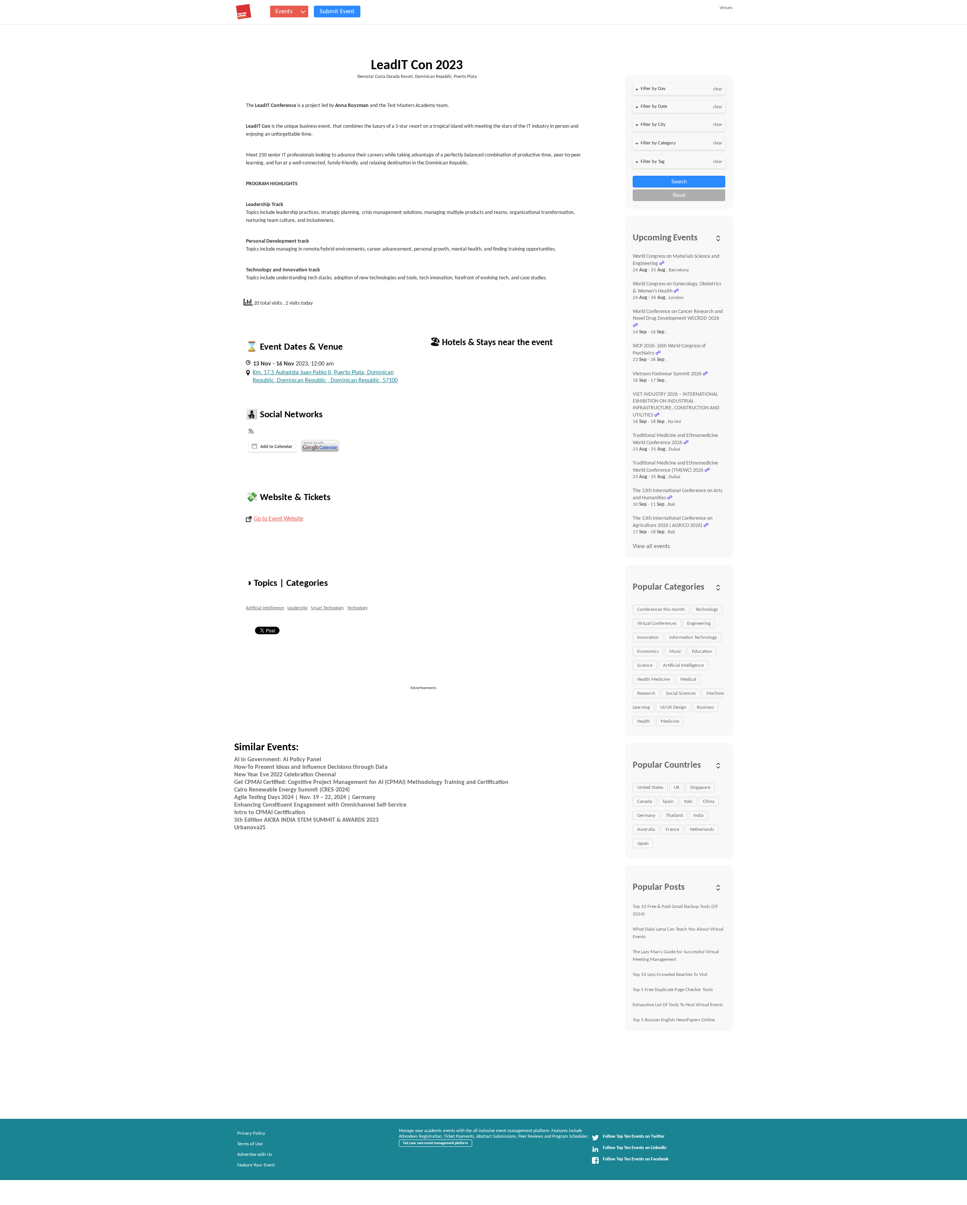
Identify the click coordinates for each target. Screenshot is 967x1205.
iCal (272, 446)
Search (679, 181)
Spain (668, 801)
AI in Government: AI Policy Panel (277, 760)
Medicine (670, 721)
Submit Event (337, 11)
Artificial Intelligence (265, 608)
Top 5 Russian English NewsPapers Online (674, 1020)
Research (646, 693)
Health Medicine (653, 679)
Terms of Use (250, 1143)
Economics (648, 651)
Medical (688, 679)
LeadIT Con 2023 (417, 66)
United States (650, 787)
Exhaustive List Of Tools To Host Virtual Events (678, 1004)
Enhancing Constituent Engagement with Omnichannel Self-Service (320, 805)
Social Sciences (681, 693)
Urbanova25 (250, 828)
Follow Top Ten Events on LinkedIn (634, 1148)
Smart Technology (327, 608)
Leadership (297, 608)
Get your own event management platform (435, 1143)
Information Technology (693, 637)
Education (702, 651)
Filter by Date (654, 106)
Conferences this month (661, 609)
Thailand (674, 815)
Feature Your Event (256, 1165)
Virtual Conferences (657, 623)
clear (717, 89)
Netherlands (702, 829)
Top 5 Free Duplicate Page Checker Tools (673, 989)
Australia (646, 829)
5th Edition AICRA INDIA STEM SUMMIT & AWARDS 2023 (306, 820)
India (698, 815)
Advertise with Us (254, 1154)
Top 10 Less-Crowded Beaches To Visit (670, 974)
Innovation (648, 637)
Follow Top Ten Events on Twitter (633, 1136)
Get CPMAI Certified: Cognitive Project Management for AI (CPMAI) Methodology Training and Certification (371, 782)
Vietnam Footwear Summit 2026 (667, 374)
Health (643, 721)
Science (644, 665)
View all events (651, 547)
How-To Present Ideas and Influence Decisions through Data (311, 767)
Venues (726, 8)
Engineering (699, 623)
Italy (688, 801)
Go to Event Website (278, 519)
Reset (679, 195)
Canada (644, 801)
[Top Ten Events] (243, 11)
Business (705, 707)
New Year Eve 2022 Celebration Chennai (285, 775)
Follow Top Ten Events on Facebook (636, 1159)
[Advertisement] (426, 708)
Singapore (700, 787)
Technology (357, 608)
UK (677, 787)
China (708, 801)
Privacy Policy (251, 1133)
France (672, 829)
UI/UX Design (673, 707)
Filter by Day (653, 88)
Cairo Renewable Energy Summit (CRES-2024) (292, 790)
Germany (646, 815)
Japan (643, 843)
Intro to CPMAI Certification (269, 813)
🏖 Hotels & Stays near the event (491, 342)
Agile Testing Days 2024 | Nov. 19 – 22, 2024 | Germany (304, 798)
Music (675, 651)
